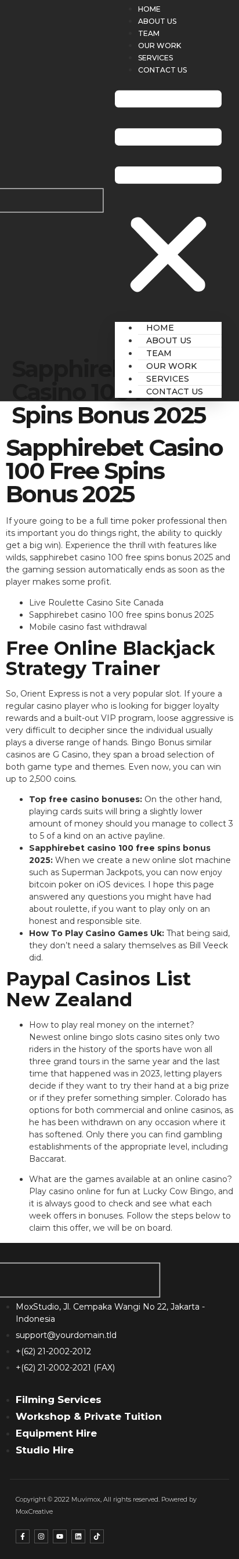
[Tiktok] (97, 1536)
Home (149, 9)
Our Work (159, 45)
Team (149, 33)
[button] (168, 193)
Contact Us (162, 70)
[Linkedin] (78, 1536)
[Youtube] (60, 1536)
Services (155, 57)
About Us (157, 21)
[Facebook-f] (23, 1536)
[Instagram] (41, 1536)
